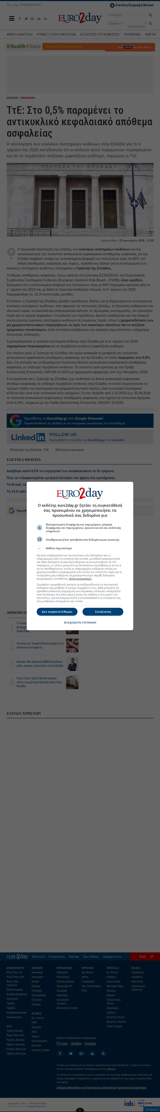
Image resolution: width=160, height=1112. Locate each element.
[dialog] (80, 556)
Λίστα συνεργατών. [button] (80, 578)
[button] (80, 548)
